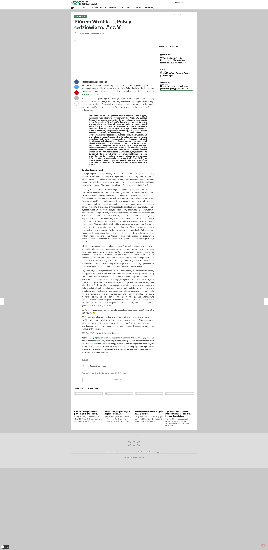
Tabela (103, 7)
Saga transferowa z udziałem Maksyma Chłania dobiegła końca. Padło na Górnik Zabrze (178, 413)
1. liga (162, 70)
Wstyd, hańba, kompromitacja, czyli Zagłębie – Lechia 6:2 (118, 412)
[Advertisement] (176, 29)
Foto (122, 7)
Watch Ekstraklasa (92, 33)
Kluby (94, 7)
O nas (129, 7)
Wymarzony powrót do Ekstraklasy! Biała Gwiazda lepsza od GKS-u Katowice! (173, 60)
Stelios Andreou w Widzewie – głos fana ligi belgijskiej (148, 412)
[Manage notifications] (263, 545)
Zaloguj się (149, 7)
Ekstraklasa (84, 7)
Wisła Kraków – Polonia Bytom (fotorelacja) (175, 74)
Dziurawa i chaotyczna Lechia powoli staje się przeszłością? (174, 87)
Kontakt (138, 7)
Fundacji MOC (98, 340)
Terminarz (112, 7)
